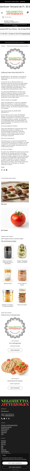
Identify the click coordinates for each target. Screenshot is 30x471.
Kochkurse (3, 449)
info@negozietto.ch (9, 415)
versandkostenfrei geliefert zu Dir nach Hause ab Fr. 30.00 (15, 25)
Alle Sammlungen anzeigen (8, 241)
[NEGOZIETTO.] (14, 13)
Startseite (3, 46)
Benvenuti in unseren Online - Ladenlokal (15, 1)
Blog (2, 446)
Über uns (3, 444)
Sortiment (3, 440)
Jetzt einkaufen (15, 350)
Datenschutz (4, 430)
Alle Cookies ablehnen (15, 467)
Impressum (4, 432)
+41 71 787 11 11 (9, 414)
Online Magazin (5, 451)
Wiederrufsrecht (5, 428)
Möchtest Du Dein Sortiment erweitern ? (15, 42)
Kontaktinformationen (6, 427)
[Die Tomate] (15, 218)
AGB (2, 434)
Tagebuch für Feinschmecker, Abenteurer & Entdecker (18, 46)
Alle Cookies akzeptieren (15, 463)
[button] (27, 12)
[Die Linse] (15, 191)
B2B (2, 448)
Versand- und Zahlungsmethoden (9, 425)
